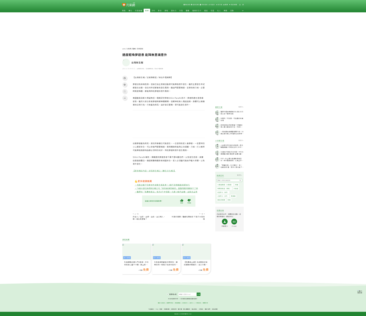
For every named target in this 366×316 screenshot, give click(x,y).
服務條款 (174, 309)
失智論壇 (138, 10)
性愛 (212, 10)
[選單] (243, 4)
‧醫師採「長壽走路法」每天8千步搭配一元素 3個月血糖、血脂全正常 (166, 191)
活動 (232, 10)
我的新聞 (233, 4)
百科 (153, 10)
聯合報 (187, 4)
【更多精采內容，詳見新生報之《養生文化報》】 (154, 170)
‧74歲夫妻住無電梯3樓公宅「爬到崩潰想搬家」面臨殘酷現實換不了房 (166, 188)
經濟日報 (195, 4)
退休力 (173, 10)
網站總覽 (215, 309)
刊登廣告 (151, 309)
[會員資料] (240, 4)
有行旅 (219, 4)
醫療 (147, 10)
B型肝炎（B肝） (223, 192)
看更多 (240, 107)
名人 (219, 10)
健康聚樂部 (170, 303)
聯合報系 (194, 309)
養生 (130, 10)
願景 (226, 4)
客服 (161, 309)
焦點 (124, 10)
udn (123, 49)
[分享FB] (124, 78)
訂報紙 (201, 309)
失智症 (236, 188)
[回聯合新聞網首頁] (124, 5)
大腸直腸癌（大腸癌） (225, 185)
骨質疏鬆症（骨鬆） (224, 188)
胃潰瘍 (233, 196)
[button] (243, 10)
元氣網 (128, 49)
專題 (225, 10)
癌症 (206, 10)
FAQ (157, 309)
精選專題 (177, 303)
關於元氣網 (161, 303)
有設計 (212, 4)
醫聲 (187, 10)
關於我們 (207, 309)
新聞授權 (166, 309)
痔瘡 (236, 185)
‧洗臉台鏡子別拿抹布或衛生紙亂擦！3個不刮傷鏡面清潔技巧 (162, 184)
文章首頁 (198, 303)
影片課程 (127, 258)
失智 (181, 10)
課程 (166, 10)
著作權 (180, 309)
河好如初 (204, 4)
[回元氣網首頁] (130, 4)
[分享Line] (124, 84)
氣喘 (229, 200)
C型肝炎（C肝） (222, 196)
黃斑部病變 (221, 200)
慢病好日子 (196, 10)
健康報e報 (173, 294)
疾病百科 (185, 303)
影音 (160, 10)
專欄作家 (205, 303)
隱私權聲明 (186, 309)
